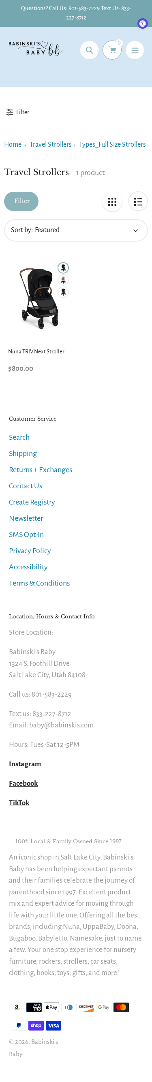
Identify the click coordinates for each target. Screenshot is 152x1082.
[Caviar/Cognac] (63, 268)
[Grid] (112, 201)
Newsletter (26, 518)
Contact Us (25, 486)
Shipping (23, 453)
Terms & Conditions (39, 583)
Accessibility (28, 567)
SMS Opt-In (26, 534)
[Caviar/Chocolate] (63, 292)
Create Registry (32, 502)
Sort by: (22, 230)
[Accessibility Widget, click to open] (142, 23)
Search (19, 437)
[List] (138, 201)
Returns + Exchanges (40, 470)
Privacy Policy (30, 551)
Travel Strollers (51, 144)
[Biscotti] (63, 280)
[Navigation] (135, 50)
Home (12, 144)
